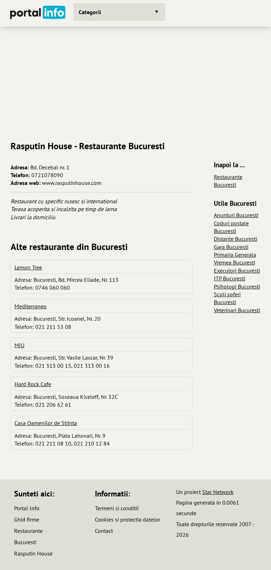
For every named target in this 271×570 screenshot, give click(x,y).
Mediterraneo (30, 306)
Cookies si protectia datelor (127, 519)
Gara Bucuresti (231, 246)
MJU (19, 345)
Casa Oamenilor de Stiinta (45, 422)
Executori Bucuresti (237, 270)
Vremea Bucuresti (234, 262)
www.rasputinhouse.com (71, 182)
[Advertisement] (135, 80)
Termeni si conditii (117, 508)
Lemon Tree (28, 267)
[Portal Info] (38, 13)
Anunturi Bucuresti (236, 215)
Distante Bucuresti (235, 238)
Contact (104, 530)
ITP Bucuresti (229, 278)
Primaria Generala (235, 254)
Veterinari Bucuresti (237, 310)
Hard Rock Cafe (32, 384)
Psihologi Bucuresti (237, 286)
